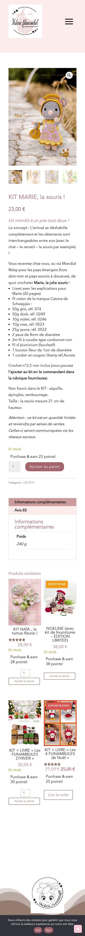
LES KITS (28, 482)
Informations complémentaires (40, 502)
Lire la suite (58, 794)
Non (48, 930)
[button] (69, 75)
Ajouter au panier (44, 466)
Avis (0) (21, 510)
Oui (38, 930)
